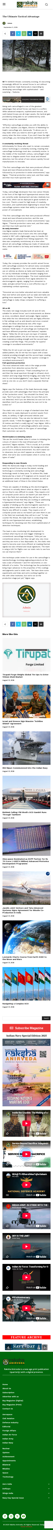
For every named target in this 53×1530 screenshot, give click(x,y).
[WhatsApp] (24, 33)
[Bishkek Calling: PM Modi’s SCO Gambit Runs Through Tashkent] (26, 792)
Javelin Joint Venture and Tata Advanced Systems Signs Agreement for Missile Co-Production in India (23, 910)
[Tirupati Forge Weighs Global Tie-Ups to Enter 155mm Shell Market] (26, 654)
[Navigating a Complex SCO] (26, 984)
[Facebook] (12, 33)
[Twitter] (18, 33)
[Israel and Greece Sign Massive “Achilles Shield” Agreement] (26, 701)
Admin (10, 23)
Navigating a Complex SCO (15, 1003)
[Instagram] (11, 1516)
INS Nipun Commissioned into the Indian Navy (25, 768)
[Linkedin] (29, 33)
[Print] (41, 33)
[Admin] (4, 23)
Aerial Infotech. (27, 1527)
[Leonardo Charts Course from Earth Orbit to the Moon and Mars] (26, 937)
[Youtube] (23, 1516)
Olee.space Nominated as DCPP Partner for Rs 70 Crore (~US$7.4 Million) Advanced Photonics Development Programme (25, 861)
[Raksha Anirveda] (27, 4)
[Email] (35, 33)
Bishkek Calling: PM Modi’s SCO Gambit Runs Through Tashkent (24, 813)
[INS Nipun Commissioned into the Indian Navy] (26, 748)
